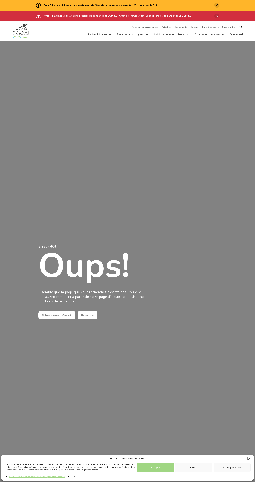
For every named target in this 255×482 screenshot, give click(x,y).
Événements (181, 27)
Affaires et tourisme (209, 35)
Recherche (87, 315)
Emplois (194, 27)
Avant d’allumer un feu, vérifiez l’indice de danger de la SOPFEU (155, 16)
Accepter (155, 467)
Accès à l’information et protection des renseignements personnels (37, 477)
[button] (249, 458)
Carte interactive (210, 27)
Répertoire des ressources (145, 27)
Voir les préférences (232, 467)
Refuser (194, 467)
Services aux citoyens (132, 35)
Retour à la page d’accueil (57, 315)
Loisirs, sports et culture (171, 35)
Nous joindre (228, 27)
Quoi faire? (236, 34)
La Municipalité (99, 35)
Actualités (166, 27)
